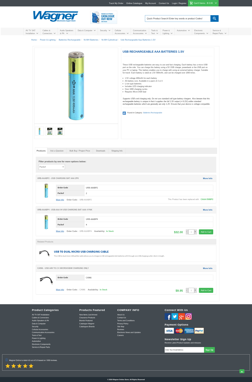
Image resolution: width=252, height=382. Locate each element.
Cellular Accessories (120, 32)
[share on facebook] (168, 316)
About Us (121, 315)
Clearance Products (87, 318)
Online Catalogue (134, 3)
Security (103, 30)
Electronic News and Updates (129, 332)
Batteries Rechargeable (152, 113)
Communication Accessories (139, 32)
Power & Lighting (166, 32)
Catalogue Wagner (86, 324)
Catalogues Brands (87, 327)
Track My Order (116, 3)
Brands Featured (86, 321)
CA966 (82, 290)
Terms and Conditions (126, 321)
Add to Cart (206, 232)
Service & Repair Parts (218, 32)
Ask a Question (56, 151)
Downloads (100, 151)
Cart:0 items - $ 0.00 (203, 3)
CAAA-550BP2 (207, 199)
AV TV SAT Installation (30, 32)
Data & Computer (85, 30)
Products (41, 151)
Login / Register (179, 3)
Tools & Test (154, 32)
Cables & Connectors (47, 32)
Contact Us (164, 3)
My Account (150, 3)
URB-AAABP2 (85, 200)
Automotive (182, 30)
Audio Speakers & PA (66, 32)
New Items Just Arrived (88, 315)
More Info (207, 178)
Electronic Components (199, 32)
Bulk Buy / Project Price (80, 151)
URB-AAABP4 (85, 231)
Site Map (120, 327)
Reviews (120, 329)
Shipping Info (117, 151)
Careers (120, 335)
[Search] (215, 18)
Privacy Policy (122, 324)
